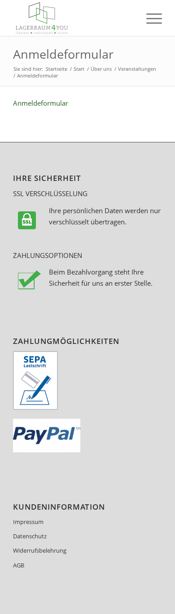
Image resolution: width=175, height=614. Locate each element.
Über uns (101, 68)
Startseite (56, 68)
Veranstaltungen (137, 68)
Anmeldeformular (63, 54)
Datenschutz (30, 536)
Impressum (28, 522)
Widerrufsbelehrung (39, 550)
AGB (18, 565)
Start (79, 68)
